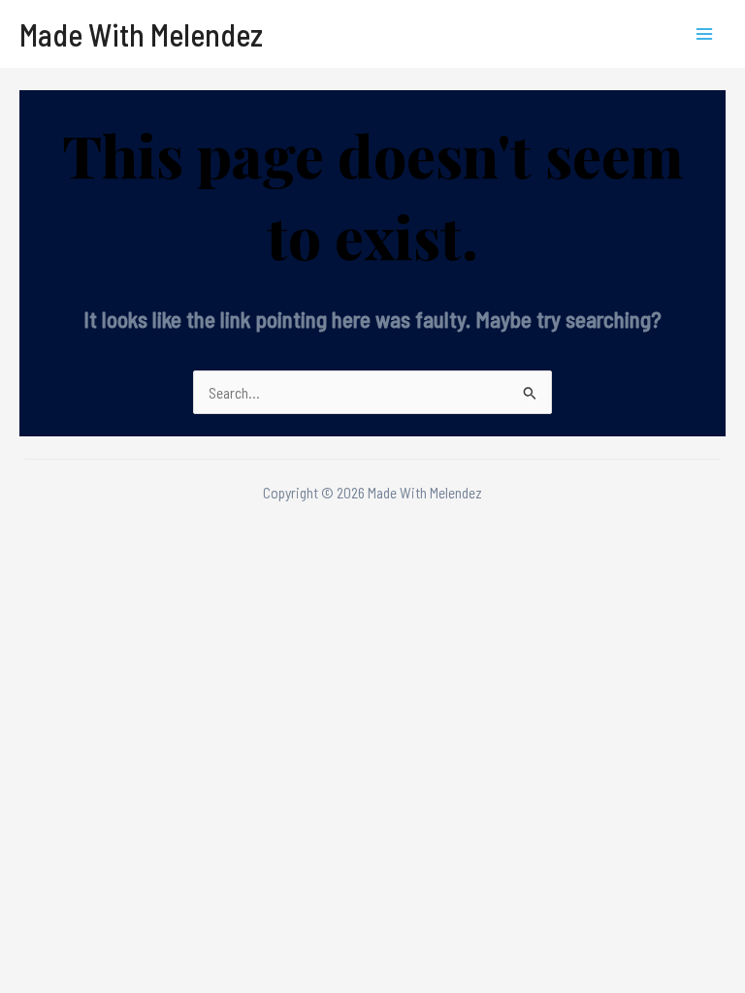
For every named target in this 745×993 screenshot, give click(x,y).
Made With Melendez (141, 34)
